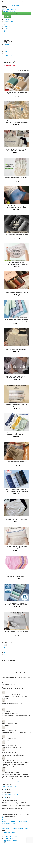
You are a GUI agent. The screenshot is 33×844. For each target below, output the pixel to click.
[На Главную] (9, 11)
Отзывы (6, 28)
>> (4, 656)
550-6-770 (7, 787)
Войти (3, 9)
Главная (6, 19)
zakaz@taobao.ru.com (18, 787)
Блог (5, 30)
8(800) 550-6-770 (16, 5)
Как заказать (7, 23)
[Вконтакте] (5, 842)
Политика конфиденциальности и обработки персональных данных (14, 822)
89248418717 (9, 797)
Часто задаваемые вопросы (10, 828)
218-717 (7, 795)
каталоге (15, 667)
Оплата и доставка (9, 25)
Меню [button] (3, 7)
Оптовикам (7, 26)
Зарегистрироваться (11, 9)
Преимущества (8, 21)
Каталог (7, 16)
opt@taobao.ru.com (18, 795)
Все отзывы (16, 781)
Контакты (6, 32)
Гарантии (4, 827)
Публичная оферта (7, 818)
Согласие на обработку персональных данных (15, 820)
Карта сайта (5, 825)
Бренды (25, 828)
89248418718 (9, 789)
